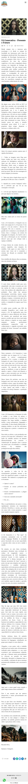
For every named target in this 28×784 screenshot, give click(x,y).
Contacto (18, 775)
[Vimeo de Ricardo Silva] (15, 778)
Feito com (14, 782)
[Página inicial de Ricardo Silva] (4, 4)
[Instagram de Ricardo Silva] (13, 778)
